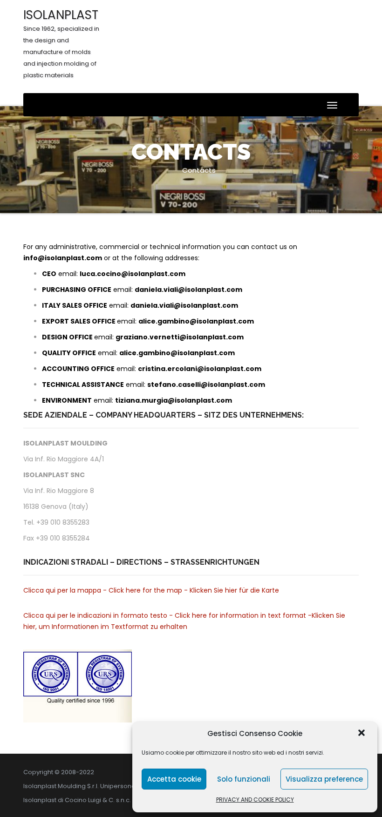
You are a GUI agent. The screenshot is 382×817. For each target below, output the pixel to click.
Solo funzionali (243, 779)
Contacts (199, 170)
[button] (362, 733)
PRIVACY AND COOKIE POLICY (255, 799)
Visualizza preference (324, 779)
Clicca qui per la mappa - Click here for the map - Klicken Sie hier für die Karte (151, 590)
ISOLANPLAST (61, 43)
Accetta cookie (174, 779)
